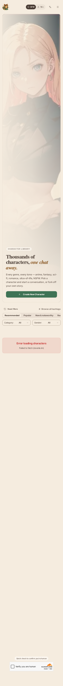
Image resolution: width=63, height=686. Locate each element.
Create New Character (34, 294)
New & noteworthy (44, 315)
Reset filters (13, 309)
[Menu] (58, 7)
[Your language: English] (50, 7)
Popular (27, 315)
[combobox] (16, 323)
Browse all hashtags (51, 309)
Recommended (12, 315)
